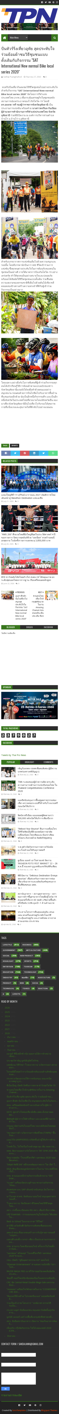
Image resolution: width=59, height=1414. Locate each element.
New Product (26, 956)
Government (9, 950)
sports (14, 445)
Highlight (8, 961)
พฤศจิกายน (13, 1041)
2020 (7, 1033)
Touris (26, 989)
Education (8, 972)
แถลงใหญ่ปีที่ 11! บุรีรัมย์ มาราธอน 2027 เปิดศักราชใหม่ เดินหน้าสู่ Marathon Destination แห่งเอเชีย (28, 496)
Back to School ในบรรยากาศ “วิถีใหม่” (25, 1221)
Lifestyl (16, 994)
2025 (7, 1012)
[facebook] (42, 2)
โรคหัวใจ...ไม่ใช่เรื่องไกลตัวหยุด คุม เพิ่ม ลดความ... (31, 1146)
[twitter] (45, 2)
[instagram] (57, 2)
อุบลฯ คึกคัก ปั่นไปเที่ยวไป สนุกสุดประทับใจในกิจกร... (32, 1101)
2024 (7, 1016)
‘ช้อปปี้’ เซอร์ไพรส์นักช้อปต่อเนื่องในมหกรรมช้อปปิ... (31, 1278)
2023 (7, 1020)
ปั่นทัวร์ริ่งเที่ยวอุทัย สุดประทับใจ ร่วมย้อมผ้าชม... (30, 1096)
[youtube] (49, 2)
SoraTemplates (19, 1410)
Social (6, 956)
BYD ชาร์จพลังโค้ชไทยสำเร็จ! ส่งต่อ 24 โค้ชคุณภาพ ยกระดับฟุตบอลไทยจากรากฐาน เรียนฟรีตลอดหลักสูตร (27, 578)
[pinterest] (53, 2)
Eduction (43, 989)
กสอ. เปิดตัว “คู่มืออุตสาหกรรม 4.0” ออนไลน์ (28, 1260)
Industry (7, 978)
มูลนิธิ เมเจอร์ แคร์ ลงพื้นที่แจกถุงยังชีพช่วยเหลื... (30, 1317)
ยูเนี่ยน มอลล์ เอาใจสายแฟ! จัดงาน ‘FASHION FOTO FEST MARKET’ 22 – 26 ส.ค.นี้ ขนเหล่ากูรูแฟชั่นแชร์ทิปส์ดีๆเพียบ (37, 863)
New (22, 983)
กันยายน (11, 1050)
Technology (30, 972)
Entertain (8, 967)
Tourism (28, 967)
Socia (35, 983)
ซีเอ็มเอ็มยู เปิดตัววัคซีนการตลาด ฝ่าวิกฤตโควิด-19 (31, 1085)
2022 (7, 1025)
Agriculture (44, 978)
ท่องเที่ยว (25, 978)
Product (7, 983)
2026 (7, 1007)
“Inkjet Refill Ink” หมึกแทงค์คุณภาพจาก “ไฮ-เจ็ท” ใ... (32, 1164)
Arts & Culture (33, 950)
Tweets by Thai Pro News (13, 755)
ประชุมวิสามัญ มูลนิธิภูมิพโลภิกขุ (22, 1060)
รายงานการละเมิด (11, 1395)
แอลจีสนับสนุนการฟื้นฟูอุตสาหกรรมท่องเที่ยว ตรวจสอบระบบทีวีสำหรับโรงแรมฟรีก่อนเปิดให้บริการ (38, 803)
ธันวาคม (11, 1037)
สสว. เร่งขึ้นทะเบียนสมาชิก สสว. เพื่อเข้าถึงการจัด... (32, 1210)
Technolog (8, 989)
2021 (7, 1029)
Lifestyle (7, 945)
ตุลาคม (11, 1045)
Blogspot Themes (49, 1410)
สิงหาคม (11, 1336)
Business (26, 945)
